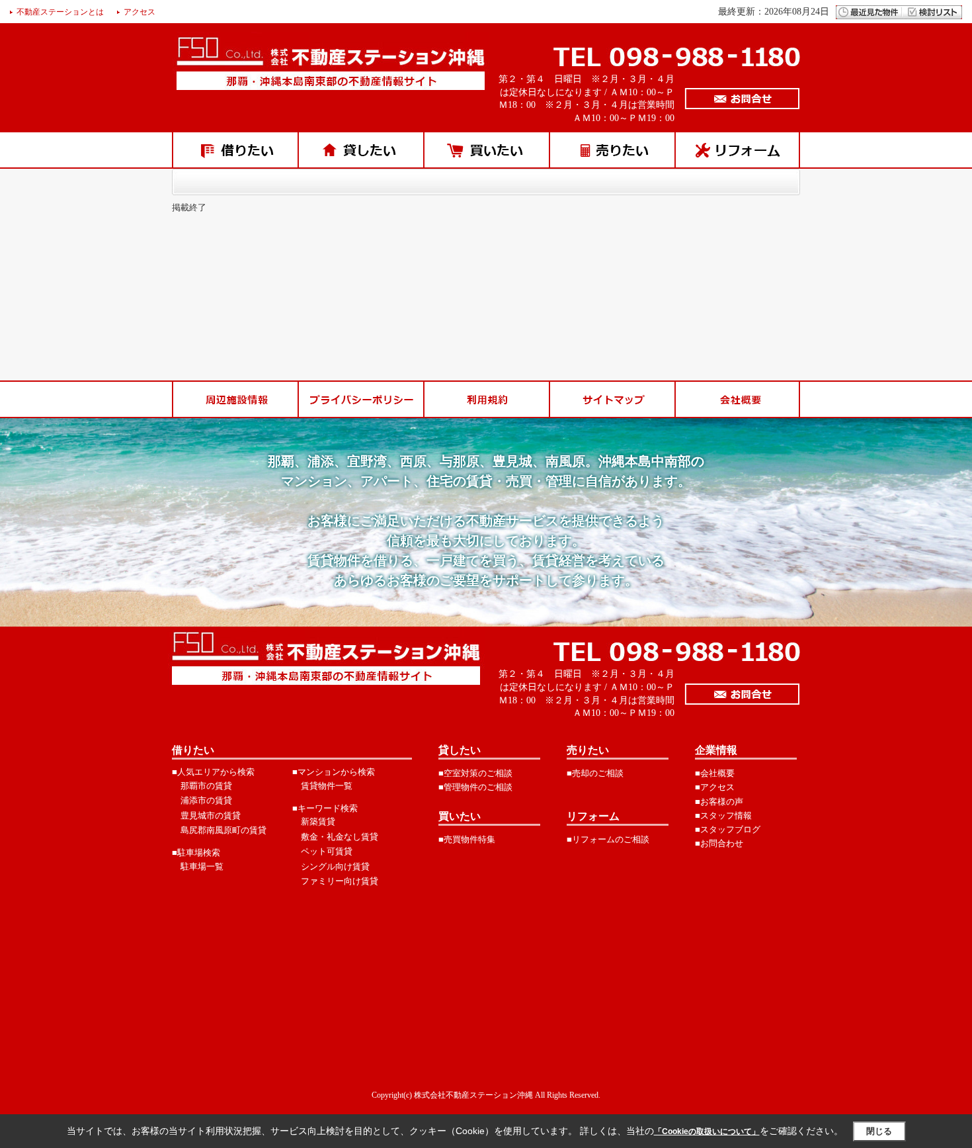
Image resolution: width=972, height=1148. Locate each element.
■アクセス (715, 787)
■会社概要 (715, 773)
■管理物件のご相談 (475, 787)
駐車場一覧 (202, 866)
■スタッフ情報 (723, 815)
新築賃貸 (318, 821)
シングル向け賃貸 (335, 866)
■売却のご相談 (595, 773)
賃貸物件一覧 (326, 786)
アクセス (139, 12)
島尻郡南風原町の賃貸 (223, 830)
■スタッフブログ (727, 829)
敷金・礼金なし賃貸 (339, 837)
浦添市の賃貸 (206, 800)
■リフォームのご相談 (608, 839)
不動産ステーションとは (60, 12)
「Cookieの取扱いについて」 (707, 1131)
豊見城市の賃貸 (211, 815)
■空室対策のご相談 (475, 773)
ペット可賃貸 (326, 851)
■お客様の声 (719, 802)
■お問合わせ (719, 843)
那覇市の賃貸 (206, 786)
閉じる (879, 1131)
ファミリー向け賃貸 (339, 881)
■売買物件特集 (466, 839)
